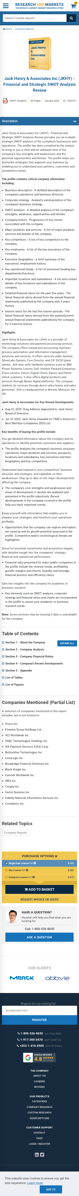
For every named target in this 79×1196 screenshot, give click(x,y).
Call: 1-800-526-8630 (39, 929)
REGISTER (39, 1020)
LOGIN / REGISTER (39, 1143)
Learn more (35, 1183)
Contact (39, 1132)
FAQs (39, 1138)
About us (39, 1075)
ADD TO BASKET (39, 889)
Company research (39, 1107)
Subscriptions (39, 1118)
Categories (39, 1101)
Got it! (51, 1189)
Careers (39, 1081)
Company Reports (15, 832)
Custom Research (40, 1112)
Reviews (39, 1086)
